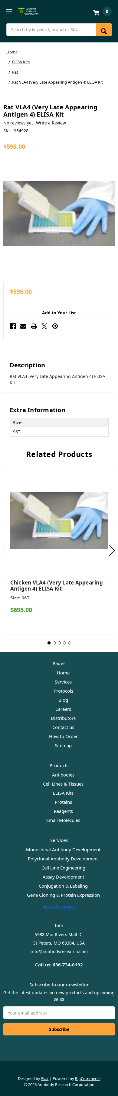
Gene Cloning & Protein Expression (63, 895)
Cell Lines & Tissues (63, 784)
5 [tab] (69, 642)
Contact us (63, 727)
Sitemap (63, 745)
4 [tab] (64, 642)
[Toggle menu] (9, 11)
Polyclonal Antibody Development (63, 859)
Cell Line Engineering (63, 868)
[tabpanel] (59, 550)
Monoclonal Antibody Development (63, 849)
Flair (45, 1078)
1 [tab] (49, 642)
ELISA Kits (63, 793)
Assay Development (63, 877)
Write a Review (51, 123)
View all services (59, 907)
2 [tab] (54, 642)
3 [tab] (59, 642)
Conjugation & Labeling (63, 886)
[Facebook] (13, 326)
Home (63, 673)
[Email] (23, 326)
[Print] (34, 326)
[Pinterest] (55, 326)
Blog (63, 700)
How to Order (63, 736)
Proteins (63, 802)
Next (112, 550)
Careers (63, 709)
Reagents (63, 811)
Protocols (63, 691)
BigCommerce (87, 1078)
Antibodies (63, 775)
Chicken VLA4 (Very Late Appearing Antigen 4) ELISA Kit (56, 585)
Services (63, 682)
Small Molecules (63, 820)
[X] (44, 326)
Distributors (63, 718)
